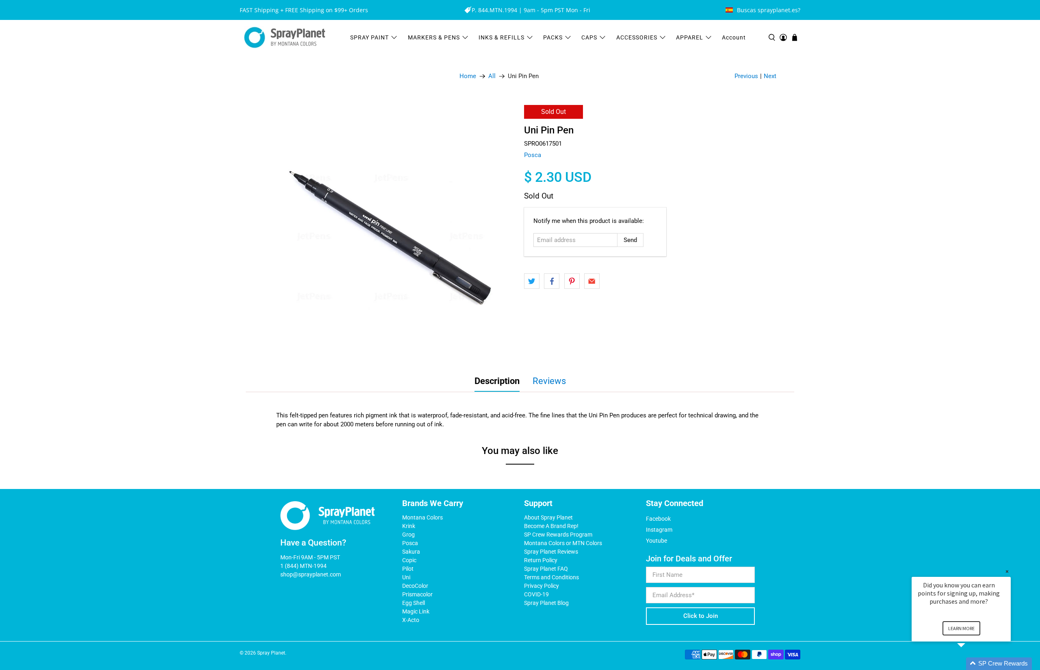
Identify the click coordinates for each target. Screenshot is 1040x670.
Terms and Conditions (551, 577)
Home (467, 76)
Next (770, 76)
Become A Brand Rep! (551, 526)
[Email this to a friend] (592, 281)
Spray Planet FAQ (546, 568)
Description (497, 381)
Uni (406, 577)
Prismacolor (417, 594)
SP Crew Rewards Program (558, 534)
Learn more (961, 628)
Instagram (659, 529)
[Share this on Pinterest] (572, 281)
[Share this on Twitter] (532, 281)
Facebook (658, 518)
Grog (408, 534)
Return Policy (540, 560)
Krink (408, 526)
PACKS (553, 37)
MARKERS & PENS (434, 37)
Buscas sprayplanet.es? (768, 10)
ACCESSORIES (636, 37)
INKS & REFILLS (501, 37)
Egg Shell (413, 603)
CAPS (589, 37)
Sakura (411, 551)
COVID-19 (536, 594)
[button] (971, 663)
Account (734, 37)
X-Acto (410, 620)
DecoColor (415, 586)
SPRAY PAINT (369, 37)
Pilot (408, 568)
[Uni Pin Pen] (390, 231)
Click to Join (700, 616)
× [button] (1007, 571)
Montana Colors (422, 517)
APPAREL (689, 37)
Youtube (656, 540)
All (492, 76)
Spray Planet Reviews (551, 551)
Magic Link (415, 611)
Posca (532, 155)
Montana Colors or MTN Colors (563, 543)
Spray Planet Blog (546, 603)
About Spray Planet (548, 517)
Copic (409, 560)
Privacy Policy (541, 586)
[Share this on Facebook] (551, 281)
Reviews (549, 381)
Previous (746, 76)
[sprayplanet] (284, 37)
